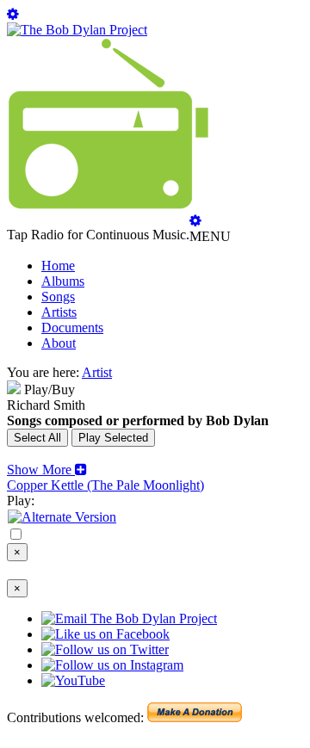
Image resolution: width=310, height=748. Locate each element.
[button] (47, 469)
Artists (59, 312)
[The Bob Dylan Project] (77, 29)
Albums (62, 281)
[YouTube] (62, 517)
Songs (58, 296)
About (58, 343)
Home (58, 265)
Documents (72, 327)
